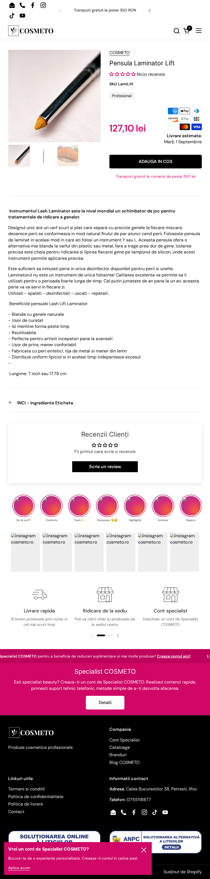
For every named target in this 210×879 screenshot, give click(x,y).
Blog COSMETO (124, 762)
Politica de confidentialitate (35, 796)
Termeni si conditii (26, 789)
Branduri (118, 755)
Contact (16, 811)
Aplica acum (19, 867)
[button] (117, 30)
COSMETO (119, 53)
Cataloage (119, 747)
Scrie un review (105, 466)
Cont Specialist (124, 740)
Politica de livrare (25, 804)
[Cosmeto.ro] (30, 30)
